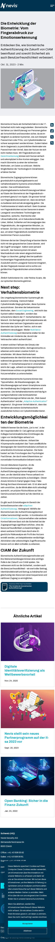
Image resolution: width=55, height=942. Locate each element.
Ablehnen (27, 931)
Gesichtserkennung (10, 156)
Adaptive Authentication (35, 401)
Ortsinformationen (9, 518)
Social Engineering (24, 310)
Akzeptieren (27, 924)
